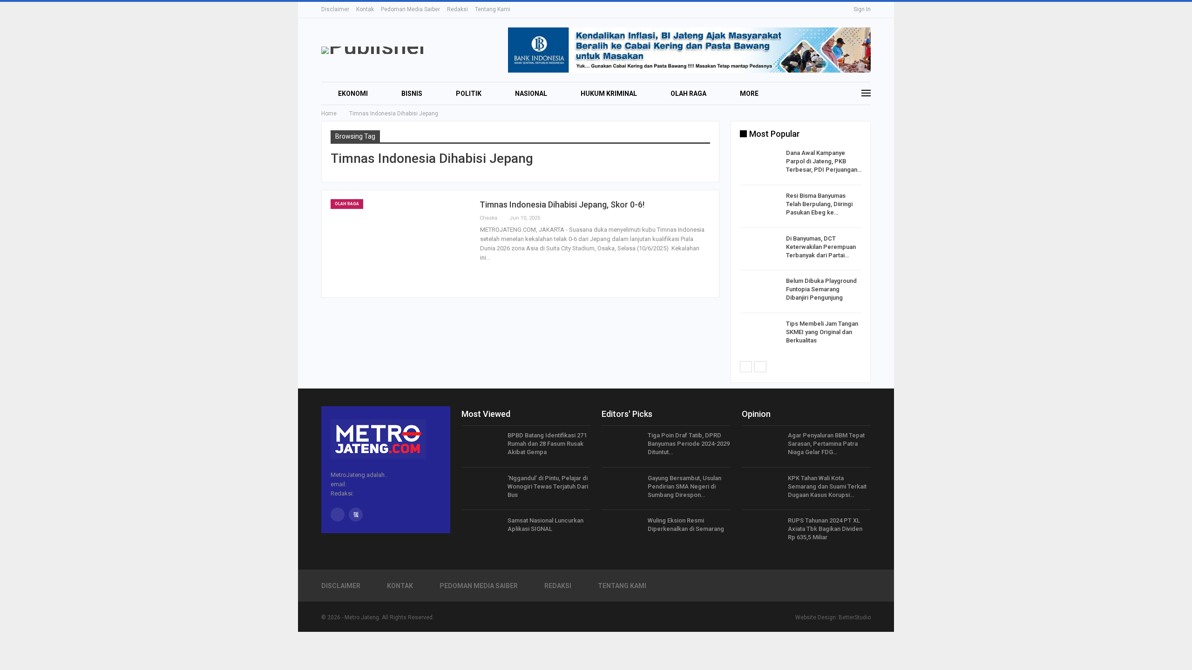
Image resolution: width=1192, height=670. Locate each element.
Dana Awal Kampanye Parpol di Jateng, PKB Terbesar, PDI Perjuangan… (823, 161)
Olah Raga (688, 93)
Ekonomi (353, 93)
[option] (800, 250)
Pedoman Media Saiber (410, 9)
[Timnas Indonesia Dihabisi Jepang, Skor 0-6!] (400, 243)
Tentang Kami (492, 9)
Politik (468, 93)
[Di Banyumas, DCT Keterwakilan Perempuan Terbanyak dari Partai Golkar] (760, 249)
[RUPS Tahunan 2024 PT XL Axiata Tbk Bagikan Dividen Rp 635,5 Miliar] (762, 531)
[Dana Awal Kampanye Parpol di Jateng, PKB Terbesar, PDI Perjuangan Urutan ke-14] (760, 164)
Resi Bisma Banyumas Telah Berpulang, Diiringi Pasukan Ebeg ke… (819, 204)
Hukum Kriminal (609, 93)
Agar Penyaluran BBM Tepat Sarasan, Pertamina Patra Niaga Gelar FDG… (826, 444)
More (749, 93)
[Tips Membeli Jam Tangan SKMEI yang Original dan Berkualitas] (760, 334)
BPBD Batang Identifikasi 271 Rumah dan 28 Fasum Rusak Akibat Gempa (547, 444)
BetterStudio (855, 617)
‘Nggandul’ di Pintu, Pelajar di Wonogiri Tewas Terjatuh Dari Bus (548, 486)
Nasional (531, 93)
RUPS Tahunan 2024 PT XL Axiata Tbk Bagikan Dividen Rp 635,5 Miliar (825, 529)
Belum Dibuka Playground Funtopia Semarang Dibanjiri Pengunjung (821, 289)
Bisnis (411, 93)
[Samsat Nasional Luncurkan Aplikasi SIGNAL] (481, 531)
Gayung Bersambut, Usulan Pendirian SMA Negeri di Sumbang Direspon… (684, 486)
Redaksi (457, 9)
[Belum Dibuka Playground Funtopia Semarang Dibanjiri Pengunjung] (760, 292)
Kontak (365, 9)
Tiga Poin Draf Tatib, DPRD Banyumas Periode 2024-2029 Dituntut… (689, 444)
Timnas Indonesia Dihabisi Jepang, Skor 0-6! (562, 204)
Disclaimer (335, 9)
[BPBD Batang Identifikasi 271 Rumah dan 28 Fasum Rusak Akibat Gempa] (481, 446)
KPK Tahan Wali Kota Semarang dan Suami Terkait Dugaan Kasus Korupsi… (827, 486)
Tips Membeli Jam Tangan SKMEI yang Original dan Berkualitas (822, 332)
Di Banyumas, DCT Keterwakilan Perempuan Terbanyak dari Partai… (821, 247)
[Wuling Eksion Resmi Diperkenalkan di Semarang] (622, 531)
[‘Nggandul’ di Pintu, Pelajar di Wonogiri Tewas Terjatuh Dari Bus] (481, 489)
